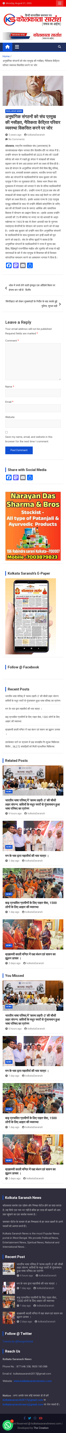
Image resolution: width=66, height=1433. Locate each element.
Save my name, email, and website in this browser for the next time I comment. (28, 439)
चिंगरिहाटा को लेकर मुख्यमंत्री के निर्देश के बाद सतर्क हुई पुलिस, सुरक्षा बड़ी (31, 304)
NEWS (9, 792)
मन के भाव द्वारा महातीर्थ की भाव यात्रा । (23, 708)
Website (10, 417)
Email (9, 401)
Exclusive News (14, 111)
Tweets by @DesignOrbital (18, 1341)
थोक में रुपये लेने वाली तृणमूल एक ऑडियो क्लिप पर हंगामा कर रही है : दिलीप (32, 287)
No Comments (17, 139)
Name (9, 386)
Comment (12, 340)
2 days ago (15, 963)
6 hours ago (15, 813)
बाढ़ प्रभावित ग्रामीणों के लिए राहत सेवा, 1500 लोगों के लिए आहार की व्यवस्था (37, 1299)
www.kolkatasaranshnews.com (33, 1381)
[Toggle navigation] (17, 47)
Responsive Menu (59, 3)
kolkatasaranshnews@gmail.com (23, 1404)
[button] (7, 1425)
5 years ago (15, 134)
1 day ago (14, 860)
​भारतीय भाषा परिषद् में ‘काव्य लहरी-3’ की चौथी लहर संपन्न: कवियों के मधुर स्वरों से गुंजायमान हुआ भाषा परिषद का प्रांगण (32, 804)
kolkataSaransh (36, 134)
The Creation (41, 1428)
